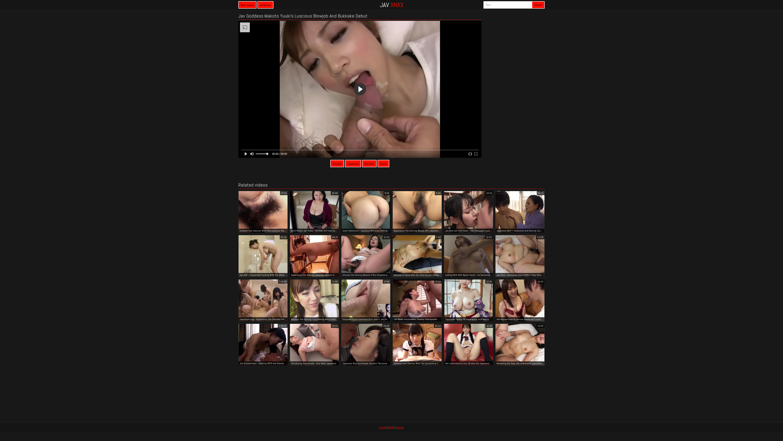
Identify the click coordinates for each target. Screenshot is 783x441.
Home (382, 427)
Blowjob (337, 164)
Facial (383, 164)
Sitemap (399, 427)
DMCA (390, 427)
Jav (391, 5)
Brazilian (369, 164)
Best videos (247, 5)
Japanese (353, 164)
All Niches (265, 5)
